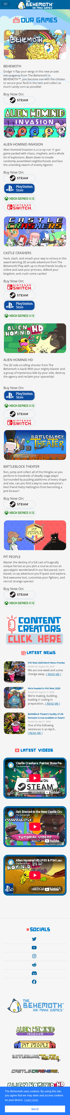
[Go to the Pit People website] (35, 535)
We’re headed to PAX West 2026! (44, 688)
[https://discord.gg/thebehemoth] (35, 973)
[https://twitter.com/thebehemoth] (35, 939)
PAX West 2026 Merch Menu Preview (46, 662)
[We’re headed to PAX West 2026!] (14, 697)
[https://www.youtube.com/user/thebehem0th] (35, 947)
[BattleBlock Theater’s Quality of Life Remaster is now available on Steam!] (14, 723)
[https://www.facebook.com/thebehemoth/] (35, 982)
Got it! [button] (35, 1108)
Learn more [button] (31, 1100)
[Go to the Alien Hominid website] (35, 338)
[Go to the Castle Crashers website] (35, 231)
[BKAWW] (35, 44)
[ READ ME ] (53, 674)
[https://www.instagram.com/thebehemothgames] (35, 956)
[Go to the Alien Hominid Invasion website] (35, 122)
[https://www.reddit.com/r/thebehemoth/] (35, 964)
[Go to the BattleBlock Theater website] (35, 445)
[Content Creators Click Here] (35, 630)
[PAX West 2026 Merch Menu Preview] (14, 672)
